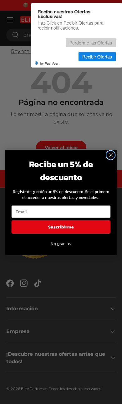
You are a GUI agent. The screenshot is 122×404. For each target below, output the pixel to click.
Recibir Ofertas (97, 57)
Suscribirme (61, 226)
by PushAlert (49, 63)
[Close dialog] (110, 155)
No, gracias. (61, 243)
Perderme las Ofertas (90, 43)
